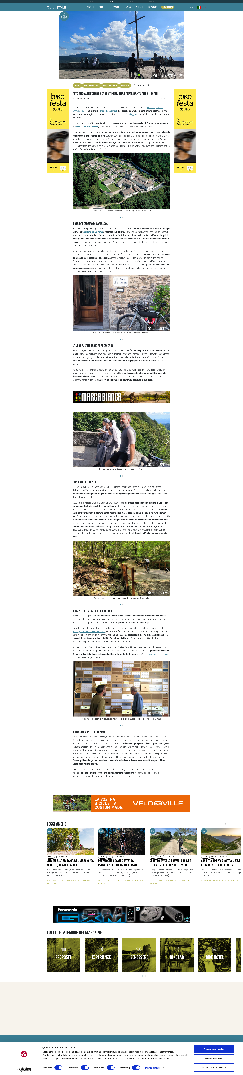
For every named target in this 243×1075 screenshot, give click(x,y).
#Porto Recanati (73, 881)
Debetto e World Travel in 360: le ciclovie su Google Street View (170, 863)
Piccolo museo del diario (157, 654)
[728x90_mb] (121, 396)
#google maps (185, 881)
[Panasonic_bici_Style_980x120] (121, 914)
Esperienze (102, 7)
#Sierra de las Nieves (134, 881)
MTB (109, 856)
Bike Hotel (140, 7)
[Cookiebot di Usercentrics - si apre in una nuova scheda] (24, 1069)
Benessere (115, 7)
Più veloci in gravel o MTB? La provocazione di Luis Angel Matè (118, 863)
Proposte (90, 7)
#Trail (227, 881)
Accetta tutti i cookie (214, 1049)
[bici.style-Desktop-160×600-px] (58, 130)
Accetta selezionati (214, 1058)
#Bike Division (52, 884)
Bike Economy (152, 7)
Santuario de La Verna (92, 232)
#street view (172, 881)
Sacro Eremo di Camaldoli (86, 126)
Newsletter (168, 7)
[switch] (85, 1067)
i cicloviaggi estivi (132, 114)
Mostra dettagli (152, 1068)
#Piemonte (220, 881)
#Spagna (101, 884)
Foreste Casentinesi (91, 85)
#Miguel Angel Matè (106, 881)
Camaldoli (125, 85)
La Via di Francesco (110, 85)
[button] (191, 7)
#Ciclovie (154, 884)
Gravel (77, 85)
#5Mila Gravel (60, 881)
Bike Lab (128, 7)
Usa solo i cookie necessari (214, 1067)
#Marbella (120, 881)
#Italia (233, 881)
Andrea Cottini (82, 98)
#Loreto (50, 881)
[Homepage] (56, 7)
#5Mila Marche (87, 881)
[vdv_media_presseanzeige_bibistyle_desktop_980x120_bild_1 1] (121, 803)
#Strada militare (208, 881)
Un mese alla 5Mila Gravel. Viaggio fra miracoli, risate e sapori (70, 863)
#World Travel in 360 (158, 881)
